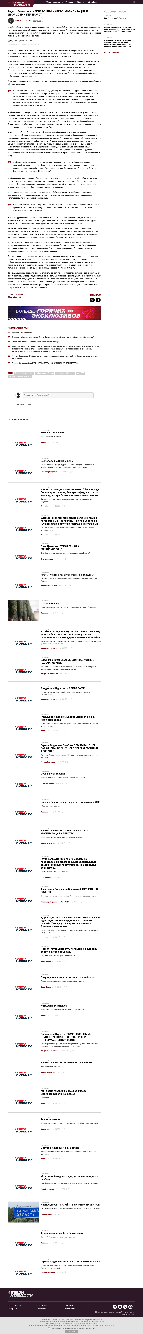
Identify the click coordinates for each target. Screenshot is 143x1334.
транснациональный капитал (20, 376)
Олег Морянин (46, 878)
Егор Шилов (45, 506)
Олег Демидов (47, 559)
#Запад (80, 2)
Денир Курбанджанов (50, 472)
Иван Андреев (46, 1214)
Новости (69, 1305)
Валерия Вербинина (49, 586)
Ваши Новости (47, 962)
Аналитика (41, 1308)
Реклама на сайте (111, 52)
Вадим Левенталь (48, 843)
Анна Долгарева (47, 1189)
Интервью (12, 1308)
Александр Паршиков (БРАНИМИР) (55, 902)
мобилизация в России (45, 373)
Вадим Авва (45, 442)
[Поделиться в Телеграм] (98, 300)
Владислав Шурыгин (49, 648)
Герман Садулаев (48, 762)
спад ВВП (80, 373)
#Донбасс (92, 2)
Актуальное (41, 1305)
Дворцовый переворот (24, 373)
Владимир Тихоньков (49, 674)
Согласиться (72, 1331)
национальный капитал (65, 373)
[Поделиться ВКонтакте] (92, 300)
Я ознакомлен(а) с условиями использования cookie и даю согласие (73, 1328)
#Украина (68, 2)
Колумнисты (70, 1308)
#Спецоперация (53, 2)
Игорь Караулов (47, 783)
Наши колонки (14, 1305)
